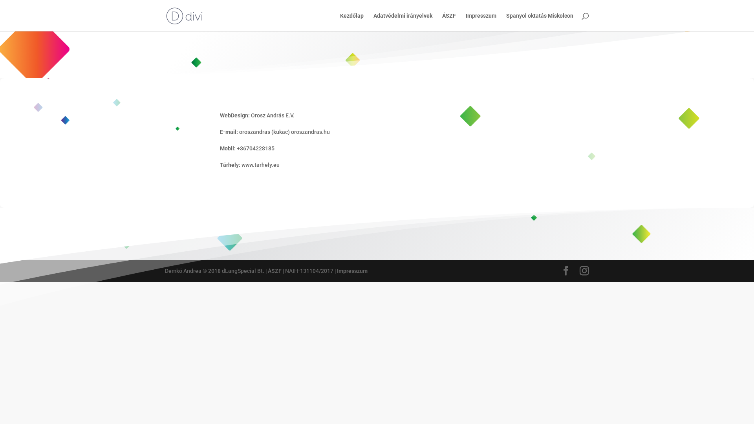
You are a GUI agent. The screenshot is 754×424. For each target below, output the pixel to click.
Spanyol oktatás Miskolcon (539, 16)
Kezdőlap (352, 16)
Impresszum (481, 16)
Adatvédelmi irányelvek (402, 16)
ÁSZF (449, 16)
